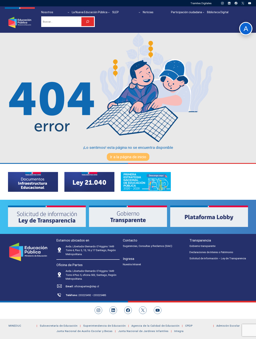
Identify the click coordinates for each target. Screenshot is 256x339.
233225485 (99, 295)
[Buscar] (87, 21)
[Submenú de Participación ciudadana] (203, 12)
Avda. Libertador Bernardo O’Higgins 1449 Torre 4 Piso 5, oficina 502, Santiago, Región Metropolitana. (91, 274)
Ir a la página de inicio (128, 157)
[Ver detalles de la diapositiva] (33, 182)
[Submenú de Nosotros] (68, 12)
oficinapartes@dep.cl (86, 286)
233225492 (85, 295)
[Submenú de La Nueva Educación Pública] (109, 12)
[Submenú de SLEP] (139, 12)
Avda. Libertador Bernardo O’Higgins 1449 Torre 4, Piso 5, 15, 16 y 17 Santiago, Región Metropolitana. (91, 250)
